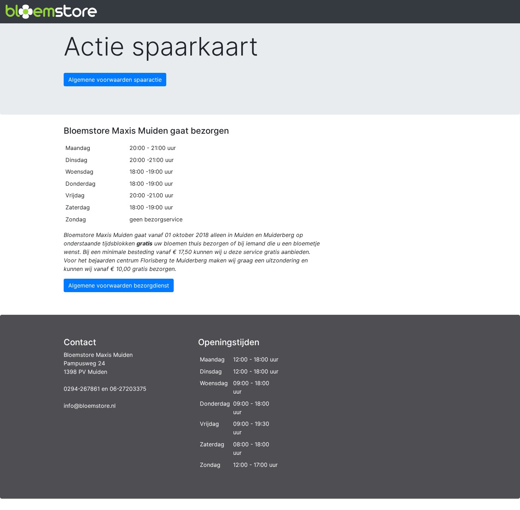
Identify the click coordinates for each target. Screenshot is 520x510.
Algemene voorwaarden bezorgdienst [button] (118, 285)
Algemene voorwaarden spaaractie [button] (115, 79)
